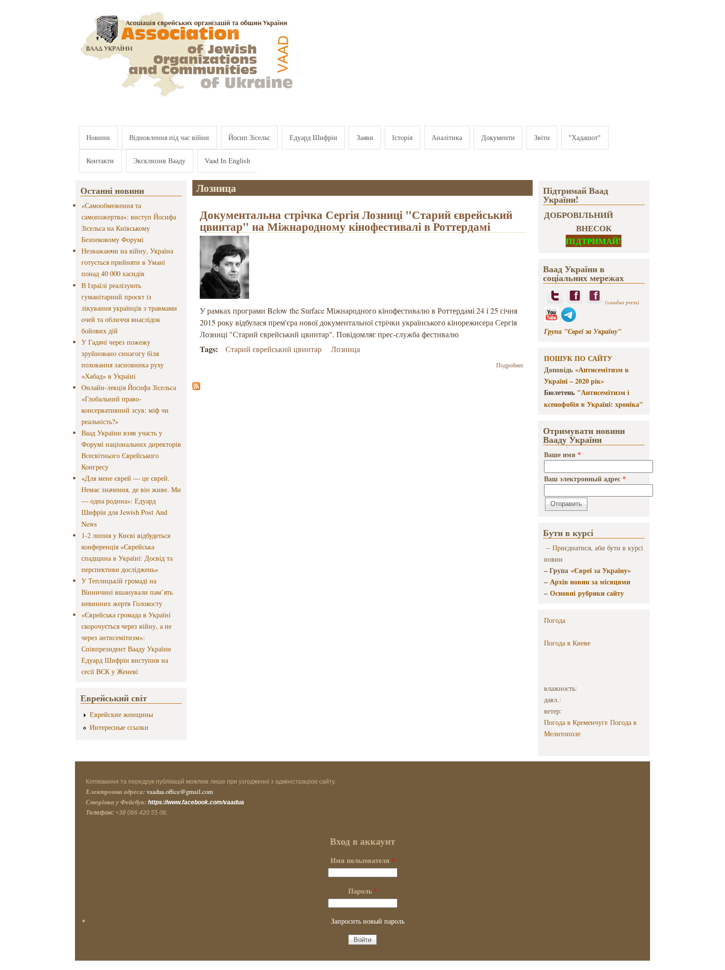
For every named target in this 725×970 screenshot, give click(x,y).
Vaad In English (227, 160)
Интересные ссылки (119, 727)
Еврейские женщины (121, 714)
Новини (98, 137)
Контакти (100, 160)
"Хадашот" (585, 137)
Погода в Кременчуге (576, 722)
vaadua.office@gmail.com (179, 791)
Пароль (362, 891)
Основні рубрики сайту (587, 593)
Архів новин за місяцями (590, 581)
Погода (554, 620)
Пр (556, 547)
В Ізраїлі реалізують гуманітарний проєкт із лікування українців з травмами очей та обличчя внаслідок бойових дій (129, 308)
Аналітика (447, 137)
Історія (402, 137)
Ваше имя (562, 454)
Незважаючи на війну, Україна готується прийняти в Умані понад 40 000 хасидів (127, 262)
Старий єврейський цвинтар (273, 349)
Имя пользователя (362, 860)
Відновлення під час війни (169, 137)
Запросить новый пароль (367, 921)
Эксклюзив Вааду (159, 160)
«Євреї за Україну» (601, 570)
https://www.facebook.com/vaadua (196, 802)
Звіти (542, 137)
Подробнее (509, 365)
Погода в (567, 642)
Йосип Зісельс (249, 137)
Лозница (345, 349)
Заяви (365, 137)
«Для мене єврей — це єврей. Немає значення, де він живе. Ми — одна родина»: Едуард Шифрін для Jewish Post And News (131, 500)
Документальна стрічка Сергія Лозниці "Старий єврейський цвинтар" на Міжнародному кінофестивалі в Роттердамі (356, 220)
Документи (498, 137)
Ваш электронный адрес (585, 478)
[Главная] (187, 97)
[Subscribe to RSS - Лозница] (196, 387)
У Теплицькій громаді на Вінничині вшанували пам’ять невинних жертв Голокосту (127, 592)
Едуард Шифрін (313, 137)
